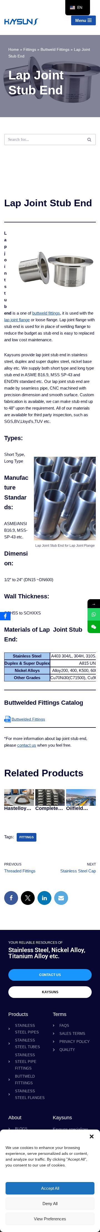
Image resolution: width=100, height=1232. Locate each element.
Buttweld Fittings (55, 49)
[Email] (61, 898)
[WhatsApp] (94, 614)
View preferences (50, 1218)
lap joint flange (17, 319)
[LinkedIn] (44, 898)
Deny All (50, 1203)
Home (13, 49)
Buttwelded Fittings (28, 719)
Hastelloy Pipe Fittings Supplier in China (17, 808)
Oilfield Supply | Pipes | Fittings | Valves (76, 808)
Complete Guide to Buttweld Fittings (46, 808)
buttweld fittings (46, 313)
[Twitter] (28, 898)
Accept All (50, 1188)
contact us (26, 745)
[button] (91, 1136)
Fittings (29, 49)
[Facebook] (11, 898)
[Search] (89, 139)
